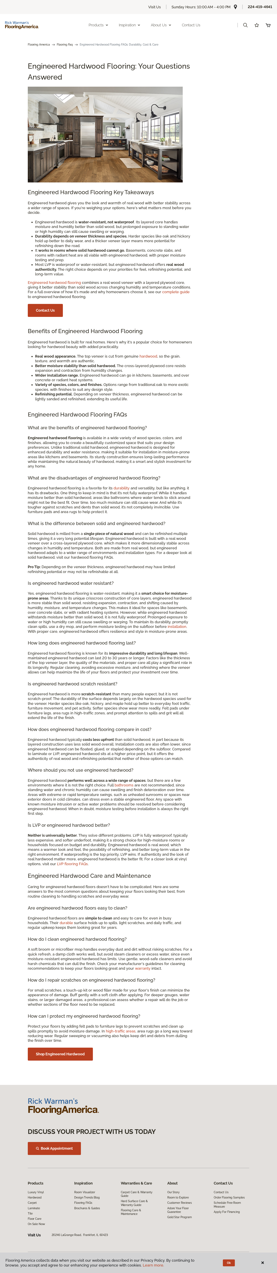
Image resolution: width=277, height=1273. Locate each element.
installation (177, 626)
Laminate (34, 1208)
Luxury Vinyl (36, 1192)
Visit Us (154, 7)
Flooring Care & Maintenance (131, 1212)
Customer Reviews (179, 1202)
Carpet (32, 1202)
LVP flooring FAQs (72, 864)
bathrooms (124, 785)
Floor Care (34, 1218)
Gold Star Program (179, 1217)
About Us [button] (159, 25)
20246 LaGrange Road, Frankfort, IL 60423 (80, 1235)
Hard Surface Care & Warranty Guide (134, 1202)
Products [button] (96, 25)
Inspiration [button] (127, 25)
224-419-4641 (260, 7)
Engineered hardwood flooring (54, 282)
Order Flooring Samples (229, 1197)
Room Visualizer (84, 1192)
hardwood (148, 356)
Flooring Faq (65, 44)
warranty (142, 968)
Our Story (173, 1192)
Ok (229, 1262)
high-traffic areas (120, 1031)
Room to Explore (178, 1197)
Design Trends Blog (87, 1197)
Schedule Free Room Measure (227, 1204)
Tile (30, 1213)
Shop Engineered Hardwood (60, 1054)
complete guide (176, 292)
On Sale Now (36, 1224)
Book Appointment (57, 1148)
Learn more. (153, 1265)
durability (122, 488)
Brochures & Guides (87, 1208)
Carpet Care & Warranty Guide (136, 1194)
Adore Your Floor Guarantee (178, 1210)
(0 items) (268, 25)
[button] (245, 25)
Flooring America (39, 44)
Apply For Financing (227, 1211)
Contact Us (191, 25)
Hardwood (35, 1197)
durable (66, 923)
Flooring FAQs (83, 1202)
